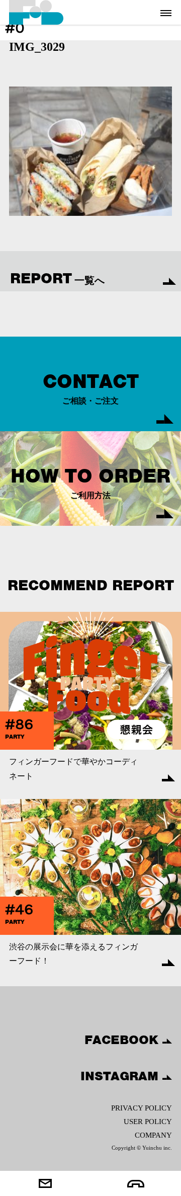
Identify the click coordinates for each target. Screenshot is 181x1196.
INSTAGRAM (121, 1076)
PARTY (15, 737)
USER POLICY (148, 1122)
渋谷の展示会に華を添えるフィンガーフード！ (73, 954)
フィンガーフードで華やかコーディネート (73, 768)
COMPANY (153, 1135)
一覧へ (57, 278)
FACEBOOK (123, 1039)
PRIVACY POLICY (141, 1108)
